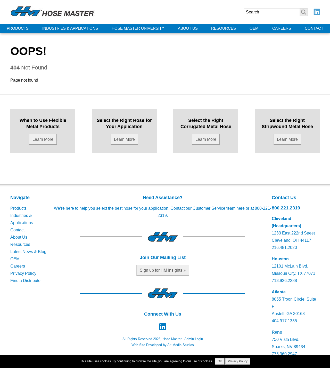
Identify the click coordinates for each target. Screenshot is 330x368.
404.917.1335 (284, 321)
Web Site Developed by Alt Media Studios (162, 345)
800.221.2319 (286, 207)
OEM (254, 28)
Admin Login (193, 339)
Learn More (42, 139)
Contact (314, 28)
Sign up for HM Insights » (163, 270)
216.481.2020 (284, 247)
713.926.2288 (284, 280)
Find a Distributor (26, 280)
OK (220, 361)
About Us (188, 28)
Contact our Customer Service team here (207, 208)
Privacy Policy (23, 273)
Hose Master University (138, 28)
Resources (223, 28)
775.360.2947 (284, 354)
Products (18, 28)
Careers (281, 28)
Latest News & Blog (28, 251)
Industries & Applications (70, 28)
